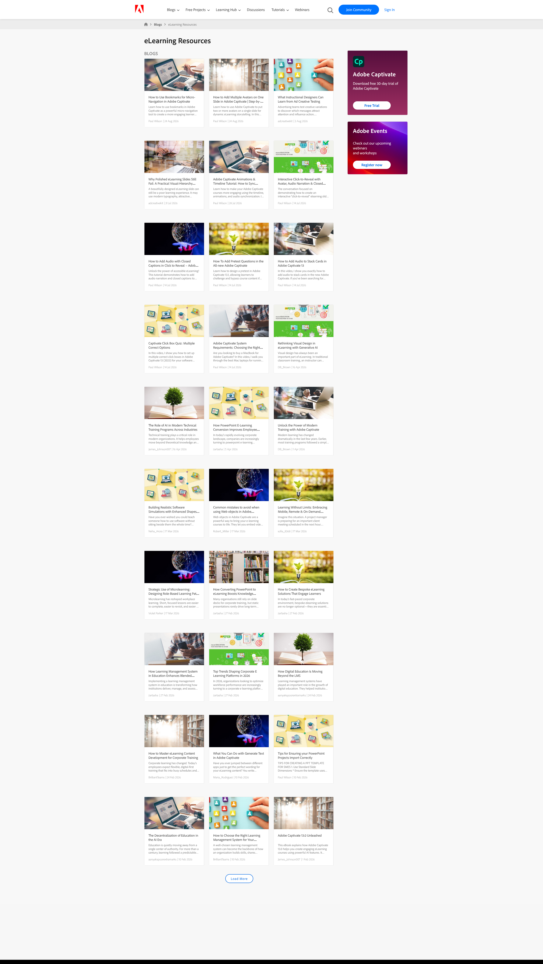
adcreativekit (285, 121)
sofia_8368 (284, 531)
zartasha (218, 449)
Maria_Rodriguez (223, 777)
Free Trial (371, 105)
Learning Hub (227, 9)
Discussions (256, 9)
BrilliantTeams (156, 777)
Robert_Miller (221, 531)
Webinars (302, 9)
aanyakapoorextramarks (292, 695)
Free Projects (196, 9)
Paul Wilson (155, 121)
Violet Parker (155, 613)
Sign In (389, 9)
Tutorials (278, 9)
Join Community (358, 9)
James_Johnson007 (159, 449)
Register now (371, 164)
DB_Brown (284, 367)
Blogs (171, 9)
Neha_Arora (155, 531)
